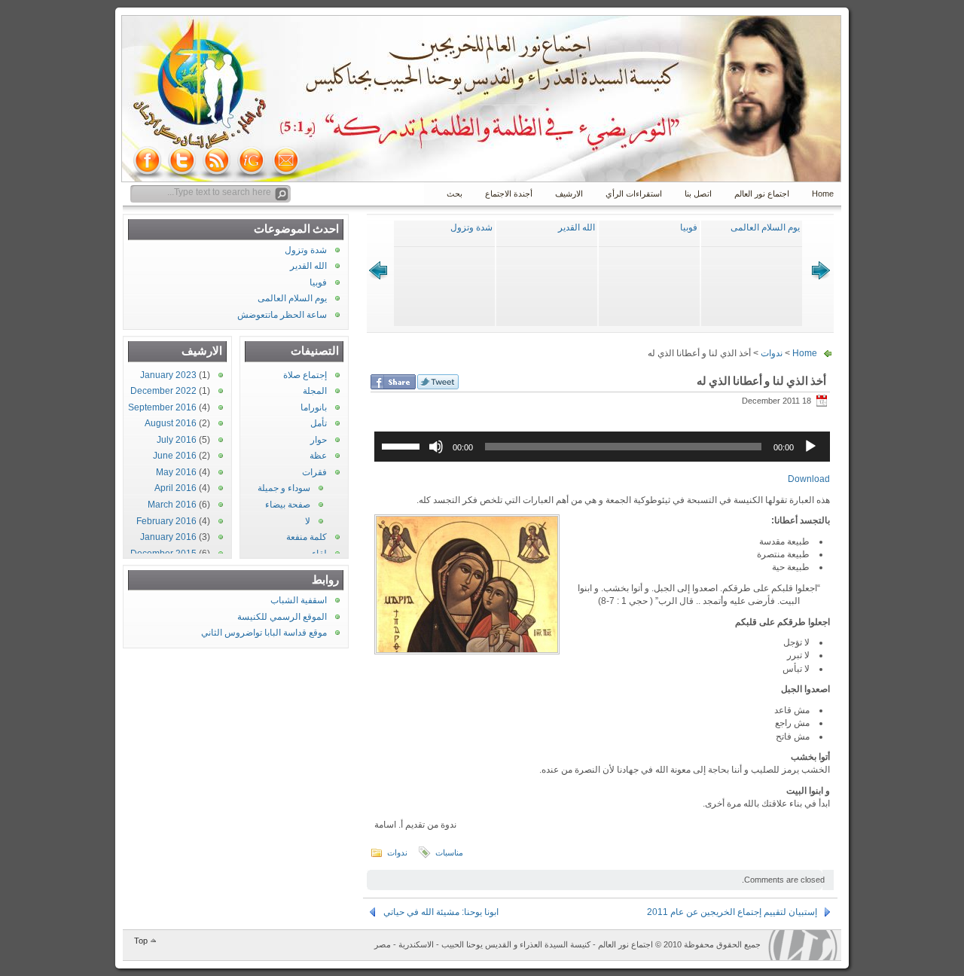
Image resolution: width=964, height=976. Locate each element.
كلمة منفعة (306, 537)
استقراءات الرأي (634, 193)
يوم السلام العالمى (765, 227)
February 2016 (166, 521)
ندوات (771, 353)
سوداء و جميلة (284, 488)
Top (141, 940)
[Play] (810, 446)
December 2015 (163, 553)
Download (809, 479)
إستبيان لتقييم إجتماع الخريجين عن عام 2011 (732, 912)
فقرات (314, 472)
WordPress (802, 945)
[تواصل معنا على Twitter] (182, 160)
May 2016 (176, 472)
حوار (318, 440)
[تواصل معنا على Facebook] (148, 160)
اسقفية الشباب (298, 600)
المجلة (315, 391)
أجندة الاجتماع (508, 193)
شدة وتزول (471, 227)
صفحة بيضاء (287, 504)
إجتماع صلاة (305, 375)
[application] (602, 447)
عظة (318, 455)
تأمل (318, 423)
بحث (454, 193)
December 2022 (163, 391)
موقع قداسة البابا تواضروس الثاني (264, 632)
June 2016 (175, 455)
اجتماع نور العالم (761, 193)
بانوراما (313, 407)
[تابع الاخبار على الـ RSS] (217, 160)
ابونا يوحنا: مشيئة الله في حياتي (441, 912)
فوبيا (688, 227)
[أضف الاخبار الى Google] (251, 160)
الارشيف (569, 193)
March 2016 (172, 504)
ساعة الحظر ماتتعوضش (282, 315)
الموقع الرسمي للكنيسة (282, 617)
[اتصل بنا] (286, 160)
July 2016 (177, 440)
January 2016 (168, 537)
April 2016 (175, 488)
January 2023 (168, 375)
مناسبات (449, 852)
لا (307, 521)
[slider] (403, 445)
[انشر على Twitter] (438, 381)
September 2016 (162, 407)
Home (823, 193)
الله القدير (576, 227)
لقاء (319, 553)
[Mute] (436, 446)
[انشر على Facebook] (393, 381)
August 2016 (171, 423)
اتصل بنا (698, 193)
